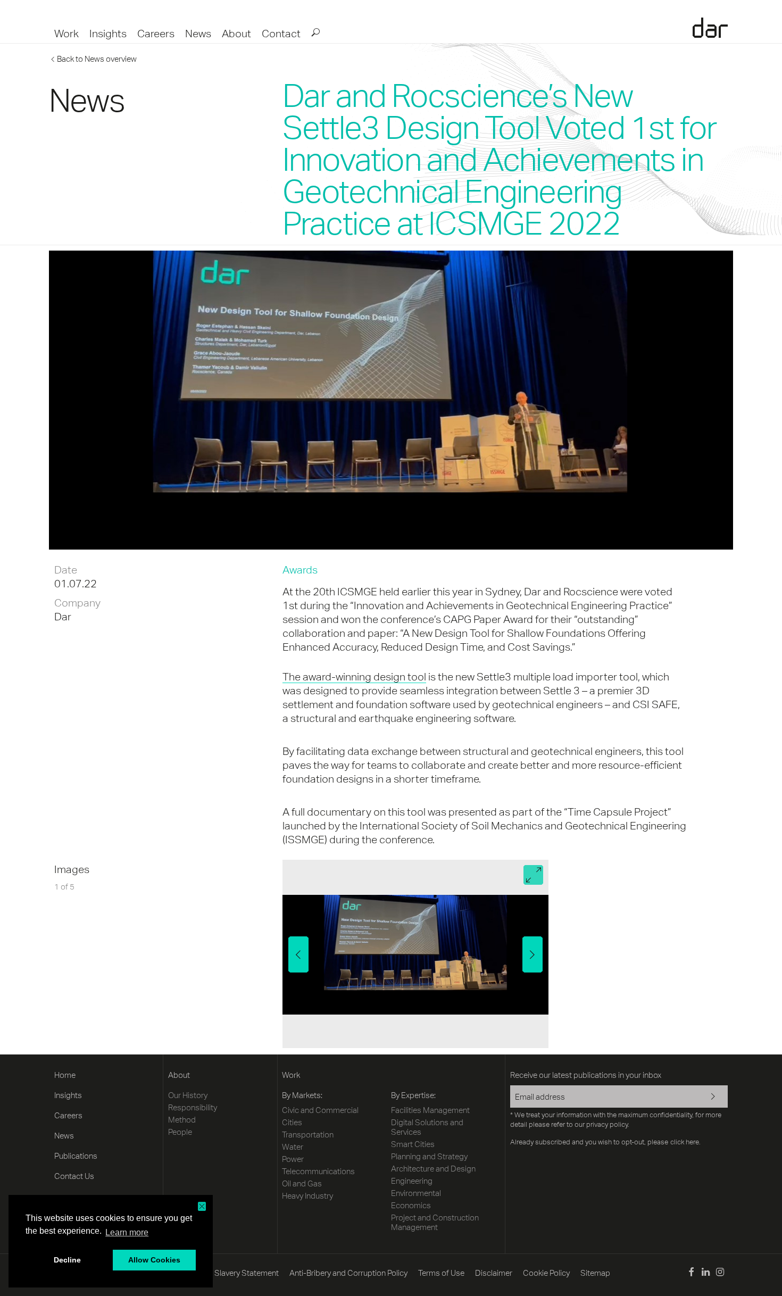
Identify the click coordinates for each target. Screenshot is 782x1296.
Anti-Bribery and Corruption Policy (348, 1272)
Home (65, 1074)
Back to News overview (97, 58)
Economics (411, 1205)
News (198, 33)
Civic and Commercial (320, 1110)
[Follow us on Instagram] (720, 1273)
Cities (292, 1122)
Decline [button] (67, 1260)
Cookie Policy (546, 1272)
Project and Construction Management (435, 1222)
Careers (155, 33)
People (180, 1131)
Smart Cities (413, 1144)
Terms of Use (441, 1272)
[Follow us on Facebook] (690, 1273)
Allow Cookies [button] (154, 1260)
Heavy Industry (307, 1195)
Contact (281, 33)
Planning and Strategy (429, 1156)
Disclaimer (493, 1272)
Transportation (308, 1134)
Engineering (411, 1180)
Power (293, 1159)
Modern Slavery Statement (232, 1272)
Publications (75, 1155)
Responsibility (192, 1107)
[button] (202, 1206)
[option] (415, 954)
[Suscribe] (706, 1097)
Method (182, 1119)
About (236, 33)
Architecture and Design (433, 1168)
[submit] (315, 32)
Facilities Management (430, 1110)
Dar (710, 28)
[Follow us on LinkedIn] (705, 1273)
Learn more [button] (126, 1232)
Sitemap (595, 1272)
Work (66, 33)
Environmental (416, 1193)
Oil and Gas (302, 1183)
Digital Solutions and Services (427, 1127)
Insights (108, 33)
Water (292, 1146)
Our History (187, 1095)
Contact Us (74, 1176)
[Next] (532, 954)
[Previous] (298, 954)
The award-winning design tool (354, 676)
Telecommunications (318, 1171)
